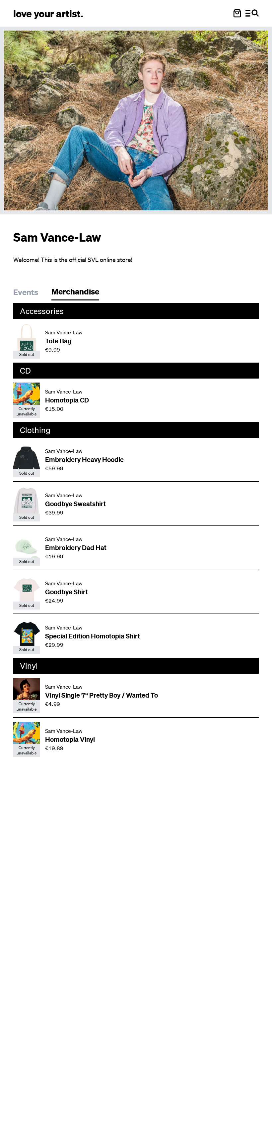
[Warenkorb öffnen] (237, 13)
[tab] (29, 293)
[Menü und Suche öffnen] (252, 13)
